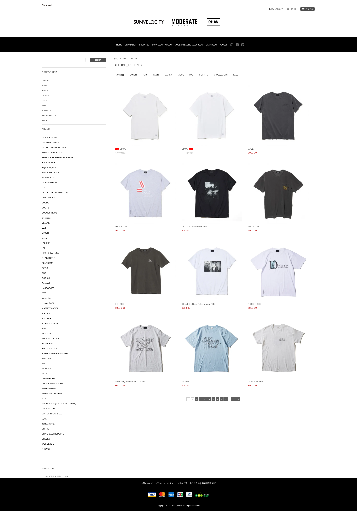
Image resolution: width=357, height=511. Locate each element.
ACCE (181, 75)
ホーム (116, 59)
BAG (191, 75)
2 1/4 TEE (119, 304)
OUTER (133, 75)
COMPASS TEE (255, 381)
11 (233, 399)
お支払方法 (182, 483)
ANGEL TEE (254, 226)
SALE (235, 75)
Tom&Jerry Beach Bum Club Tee (130, 381)
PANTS (156, 75)
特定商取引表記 (209, 483)
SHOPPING (144, 45)
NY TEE (185, 381)
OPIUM (123, 149)
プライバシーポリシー (165, 483)
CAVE (251, 149)
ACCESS (223, 45)
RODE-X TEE (254, 304)
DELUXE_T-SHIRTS (129, 59)
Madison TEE (121, 226)
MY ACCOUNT (277, 9)
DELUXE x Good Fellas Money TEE (198, 304)
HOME (119, 45)
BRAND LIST (130, 45)
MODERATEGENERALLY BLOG (189, 45)
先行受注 (120, 75)
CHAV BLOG (211, 45)
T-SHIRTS (203, 75)
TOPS (145, 75)
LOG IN (293, 9)
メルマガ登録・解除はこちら (55, 476)
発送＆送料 (195, 483)
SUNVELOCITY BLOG (162, 45)
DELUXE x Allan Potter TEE (194, 226)
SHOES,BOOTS (221, 75)
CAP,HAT (169, 75)
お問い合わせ (147, 483)
